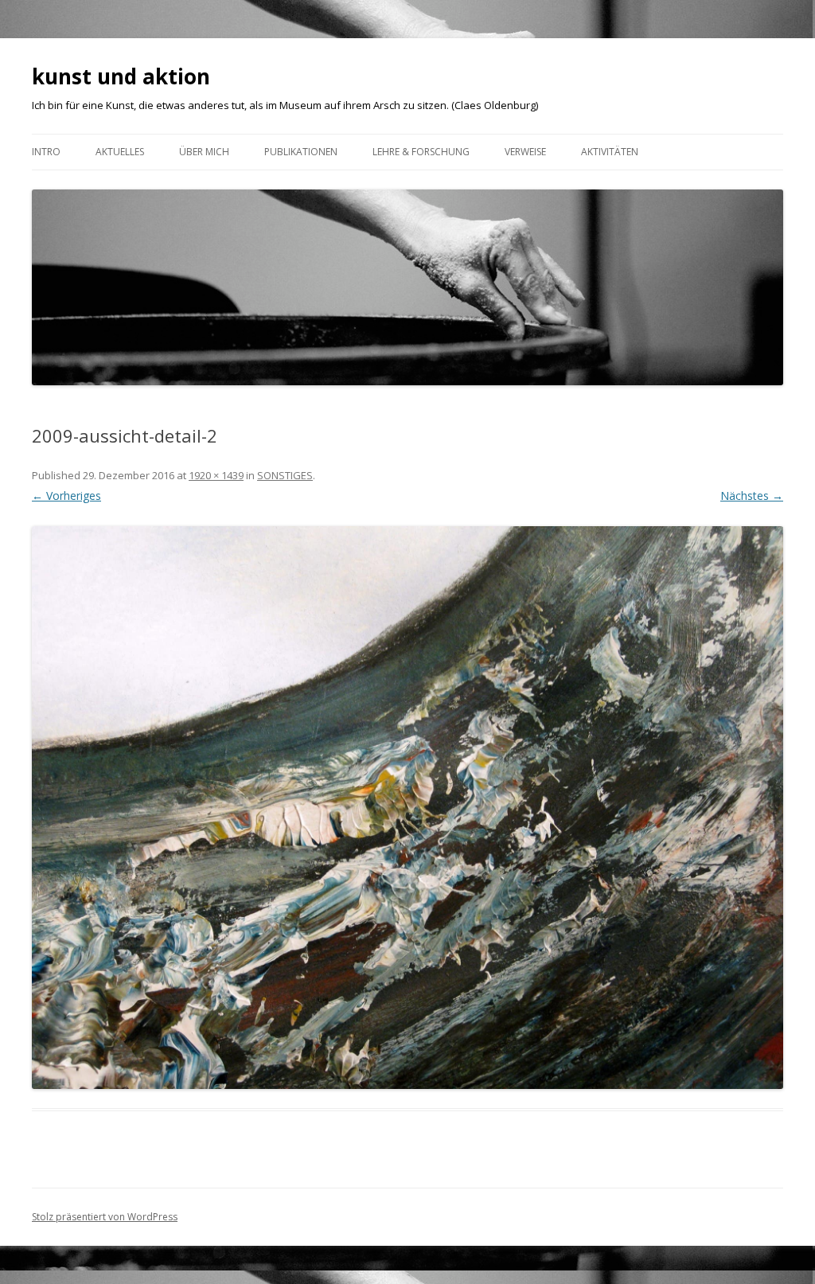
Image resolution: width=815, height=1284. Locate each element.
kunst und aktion (121, 76)
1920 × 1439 (216, 475)
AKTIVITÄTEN (609, 151)
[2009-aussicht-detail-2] (407, 808)
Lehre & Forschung (421, 151)
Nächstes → (751, 495)
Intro (46, 151)
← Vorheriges (66, 495)
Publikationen (300, 151)
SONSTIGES (285, 475)
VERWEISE (525, 151)
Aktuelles (120, 151)
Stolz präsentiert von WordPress (104, 1217)
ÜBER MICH (204, 151)
